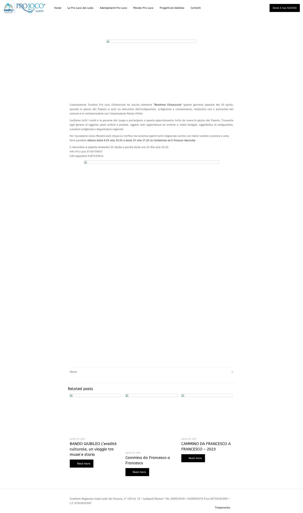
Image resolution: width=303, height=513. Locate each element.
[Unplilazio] (24, 8)
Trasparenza (222, 507)
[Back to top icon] (232, 494)
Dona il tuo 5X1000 (285, 7)
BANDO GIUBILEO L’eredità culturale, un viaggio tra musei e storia (93, 449)
